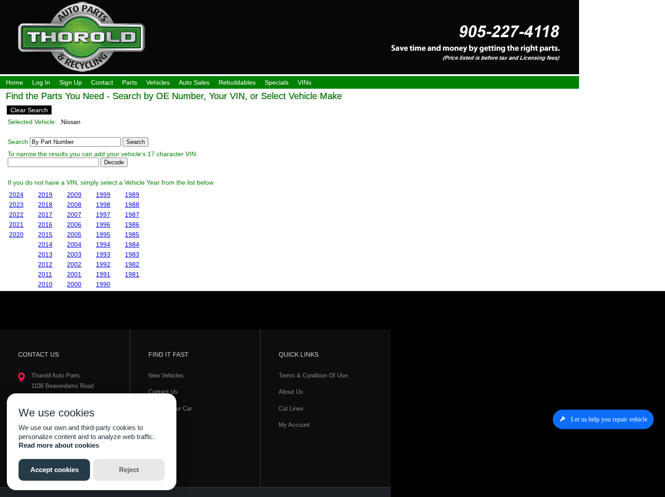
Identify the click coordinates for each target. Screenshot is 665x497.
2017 (45, 214)
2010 (45, 284)
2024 (16, 194)
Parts (129, 82)
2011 (45, 274)
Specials (277, 82)
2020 (16, 234)
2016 (45, 224)
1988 (132, 204)
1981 (132, 274)
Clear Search (29, 110)
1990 (103, 284)
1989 (132, 194)
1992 (103, 264)
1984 (132, 244)
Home (14, 82)
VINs (304, 82)
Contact (102, 82)
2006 (74, 224)
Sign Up (70, 82)
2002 (74, 264)
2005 (74, 234)
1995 (103, 234)
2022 (16, 214)
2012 (45, 264)
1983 (132, 254)
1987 (132, 214)
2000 (74, 284)
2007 (74, 214)
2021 (16, 224)
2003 (74, 254)
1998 (103, 204)
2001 (74, 274)
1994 (103, 244)
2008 (74, 204)
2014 (45, 244)
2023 (16, 204)
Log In (41, 82)
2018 (45, 204)
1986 (132, 224)
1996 (103, 224)
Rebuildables (237, 82)
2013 (45, 254)
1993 (103, 254)
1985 (132, 234)
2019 (45, 194)
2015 (45, 234)
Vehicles (158, 82)
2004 (74, 244)
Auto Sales (194, 82)
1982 (132, 264)
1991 (103, 274)
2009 (74, 194)
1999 (103, 194)
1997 (103, 214)
